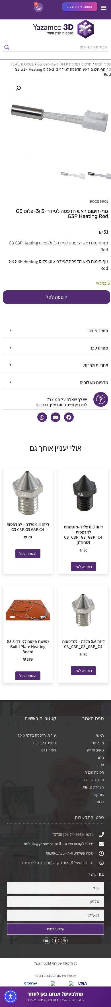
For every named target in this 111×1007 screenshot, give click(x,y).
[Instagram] (64, 940)
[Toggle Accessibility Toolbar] (10, 996)
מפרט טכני (98, 348)
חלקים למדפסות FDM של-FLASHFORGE (51, 64)
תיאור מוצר (98, 331)
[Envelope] (46, 940)
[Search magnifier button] (7, 47)
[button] (103, 7)
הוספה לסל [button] (83, 566)
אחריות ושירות (95, 365)
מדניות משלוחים (94, 382)
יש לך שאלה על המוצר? (67, 400)
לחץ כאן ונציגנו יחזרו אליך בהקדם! (61, 404)
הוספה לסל (56, 297)
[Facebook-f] (55, 940)
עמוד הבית (103, 64)
